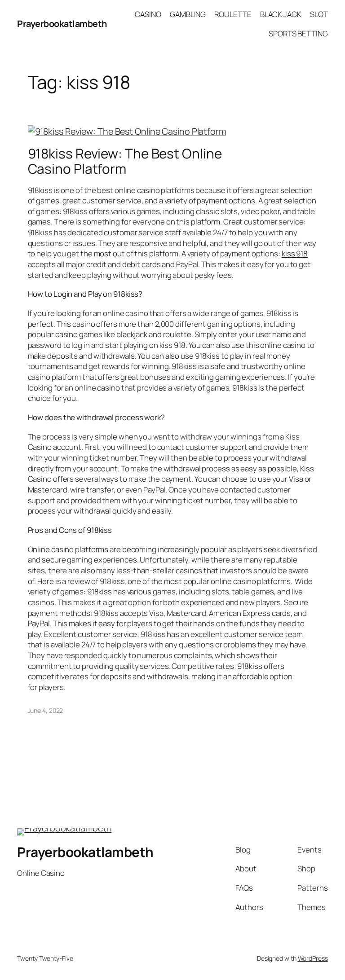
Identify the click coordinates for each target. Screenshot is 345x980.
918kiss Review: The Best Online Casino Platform (125, 161)
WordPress (313, 958)
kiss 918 (295, 253)
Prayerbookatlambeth (62, 24)
